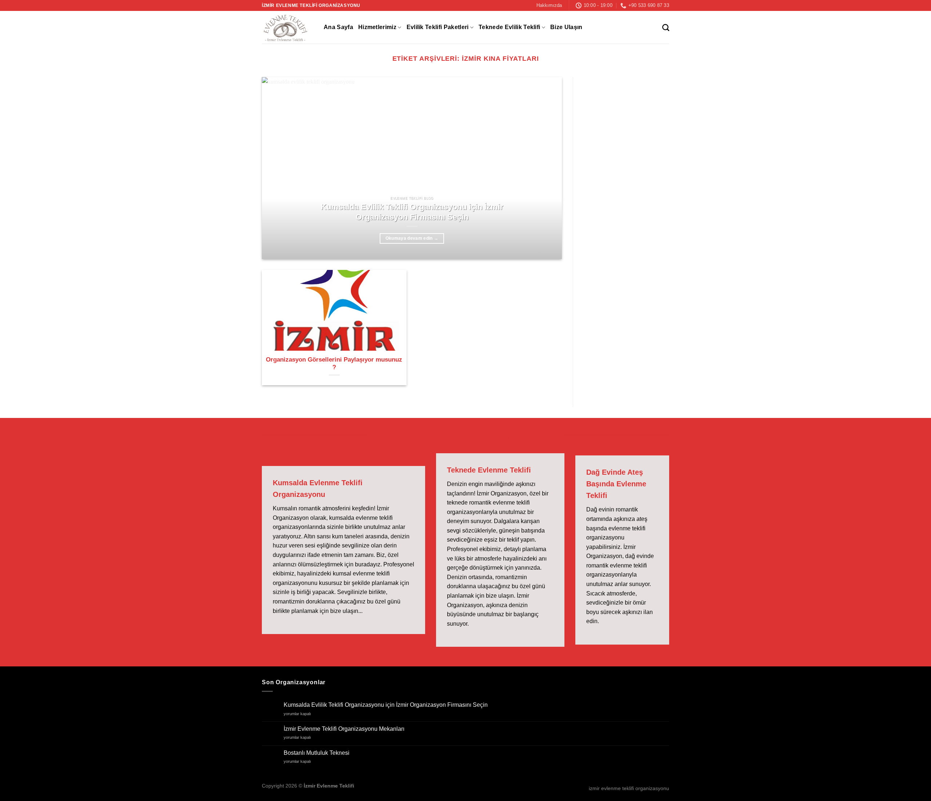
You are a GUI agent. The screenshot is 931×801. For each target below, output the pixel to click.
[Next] (546, 168)
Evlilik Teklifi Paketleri (438, 27)
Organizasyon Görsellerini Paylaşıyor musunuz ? (334, 363)
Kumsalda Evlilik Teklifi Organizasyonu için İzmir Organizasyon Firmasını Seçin (412, 212)
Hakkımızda (549, 5)
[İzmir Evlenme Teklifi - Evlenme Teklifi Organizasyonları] (287, 27)
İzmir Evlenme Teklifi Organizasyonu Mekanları (344, 729)
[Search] (665, 27)
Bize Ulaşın (566, 27)
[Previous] (277, 168)
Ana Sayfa (338, 27)
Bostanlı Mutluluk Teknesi (316, 753)
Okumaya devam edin (412, 238)
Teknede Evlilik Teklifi (509, 27)
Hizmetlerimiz (377, 27)
